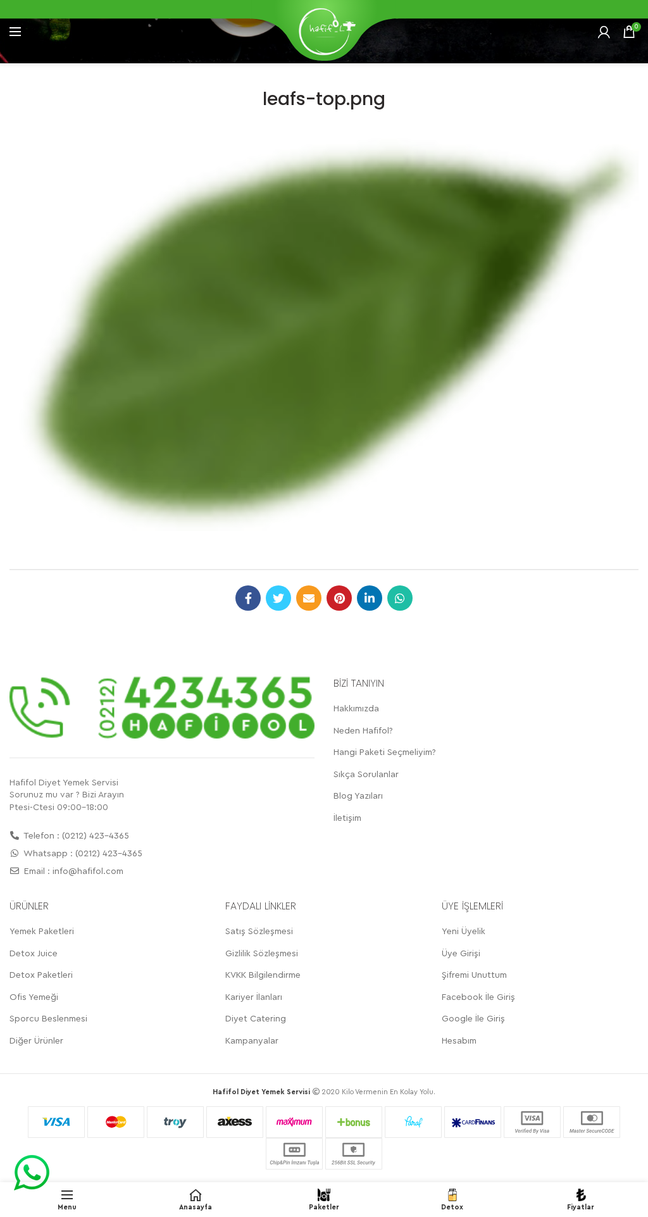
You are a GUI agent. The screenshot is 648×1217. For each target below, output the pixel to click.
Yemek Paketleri (41, 931)
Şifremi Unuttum (474, 975)
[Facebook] (248, 598)
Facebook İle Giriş (478, 997)
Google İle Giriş (473, 1018)
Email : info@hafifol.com (72, 871)
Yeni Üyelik (463, 931)
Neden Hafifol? (363, 731)
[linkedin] (369, 598)
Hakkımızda (356, 708)
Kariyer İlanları (253, 997)
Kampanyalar (251, 1041)
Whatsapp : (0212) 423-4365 (82, 853)
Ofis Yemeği (33, 997)
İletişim (347, 818)
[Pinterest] (339, 598)
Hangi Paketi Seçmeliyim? (384, 752)
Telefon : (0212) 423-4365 (75, 836)
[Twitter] (278, 598)
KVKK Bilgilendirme (263, 975)
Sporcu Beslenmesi (48, 1018)
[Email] (308, 598)
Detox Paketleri (41, 975)
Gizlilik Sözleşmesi (261, 953)
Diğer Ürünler (36, 1041)
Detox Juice (33, 953)
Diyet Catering (255, 1018)
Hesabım (459, 1041)
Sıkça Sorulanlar (366, 774)
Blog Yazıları (358, 796)
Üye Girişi (461, 953)
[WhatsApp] (400, 598)
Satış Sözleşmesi (259, 931)
